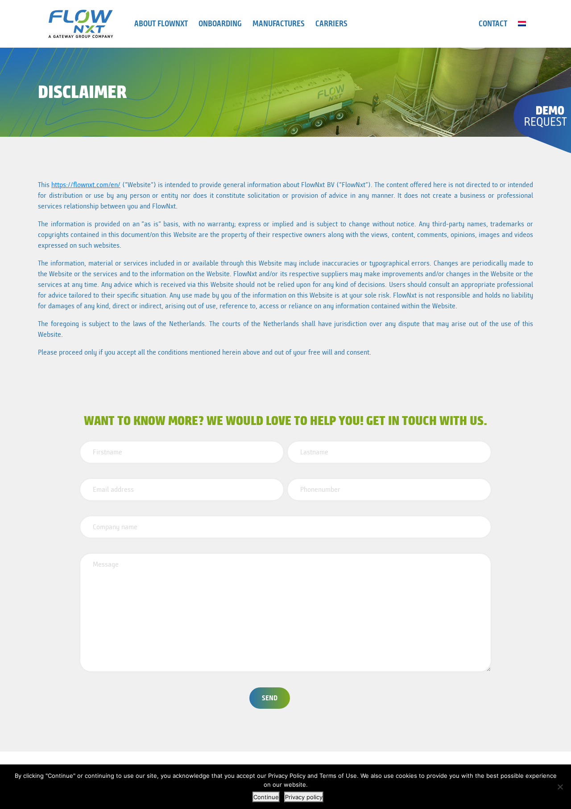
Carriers (331, 24)
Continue (266, 797)
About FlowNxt (161, 24)
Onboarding (220, 24)
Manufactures (278, 24)
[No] (559, 786)
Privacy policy (304, 797)
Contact (493, 24)
